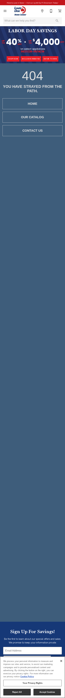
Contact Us (32, 130)
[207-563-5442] (51, 11)
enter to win (50, 59)
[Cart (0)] (60, 11)
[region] (32, 677)
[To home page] (20, 11)
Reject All (17, 692)
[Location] (42, 11)
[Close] (61, 660)
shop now (13, 59)
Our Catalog (32, 117)
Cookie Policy (27, 676)
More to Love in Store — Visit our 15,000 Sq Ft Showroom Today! (32, 3)
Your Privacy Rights (32, 683)
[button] (5, 11)
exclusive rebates (31, 59)
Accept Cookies (47, 692)
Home (32, 103)
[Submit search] (57, 21)
